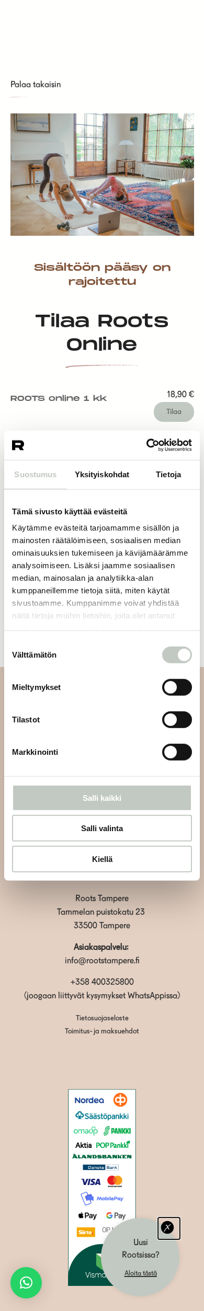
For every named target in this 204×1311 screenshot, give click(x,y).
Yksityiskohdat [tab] (102, 473)
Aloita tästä (140, 1273)
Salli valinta (102, 828)
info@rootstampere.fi (102, 961)
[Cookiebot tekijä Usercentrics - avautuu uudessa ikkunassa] (146, 445)
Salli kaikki (102, 797)
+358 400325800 (102, 983)
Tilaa (174, 412)
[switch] (177, 686)
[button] (26, 1282)
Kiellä (102, 858)
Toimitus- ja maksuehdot (102, 1031)
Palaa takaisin (35, 85)
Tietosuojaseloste (102, 1018)
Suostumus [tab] (35, 473)
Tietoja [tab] (168, 473)
